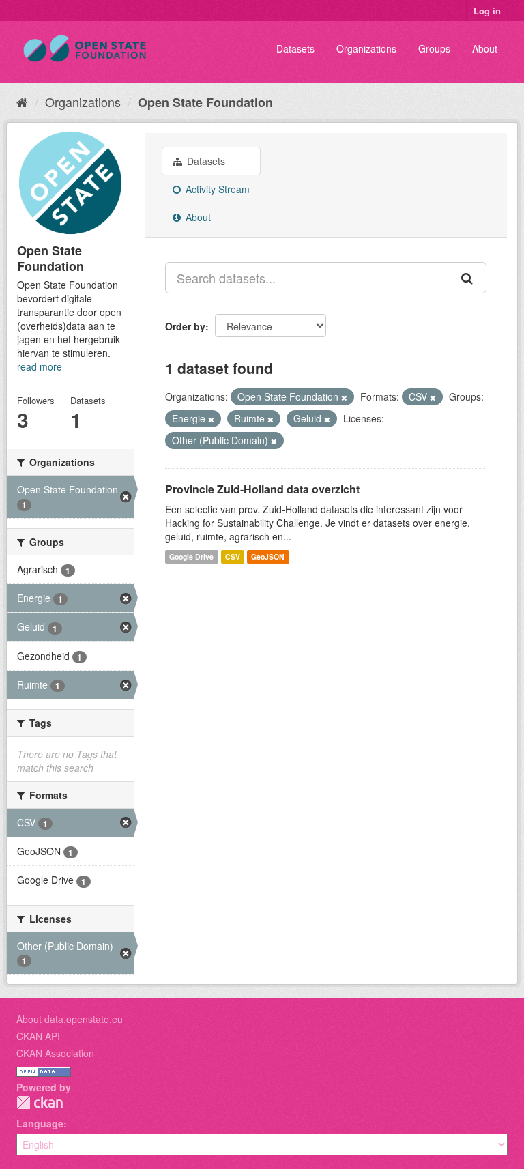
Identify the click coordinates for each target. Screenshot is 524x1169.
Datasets (295, 48)
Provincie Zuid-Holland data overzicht (262, 489)
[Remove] (344, 397)
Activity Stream (216, 189)
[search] (468, 277)
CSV (232, 556)
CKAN (39, 1102)
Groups (434, 48)
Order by (185, 326)
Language (39, 1123)
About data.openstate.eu (69, 1019)
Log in (487, 10)
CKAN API (38, 1036)
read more (39, 366)
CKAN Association (55, 1053)
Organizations (366, 48)
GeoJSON (268, 556)
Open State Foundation (205, 102)
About (484, 48)
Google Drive (191, 556)
